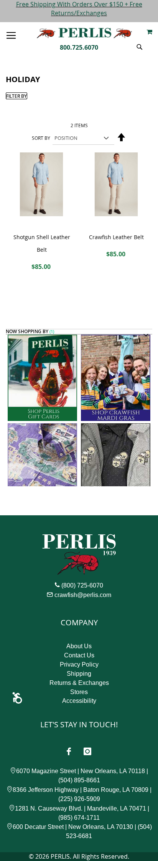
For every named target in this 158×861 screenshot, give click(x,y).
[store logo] (84, 33)
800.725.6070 (79, 47)
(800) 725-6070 (82, 585)
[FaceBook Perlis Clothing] (68, 751)
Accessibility (79, 701)
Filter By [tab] (16, 96)
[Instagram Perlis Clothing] (87, 751)
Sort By (41, 138)
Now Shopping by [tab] (27, 331)
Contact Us (79, 655)
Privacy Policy (79, 664)
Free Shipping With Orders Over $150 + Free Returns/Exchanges (79, 8)
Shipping (79, 673)
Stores (79, 692)
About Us (79, 646)
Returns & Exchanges (79, 683)
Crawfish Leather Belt (116, 237)
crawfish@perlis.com (82, 595)
